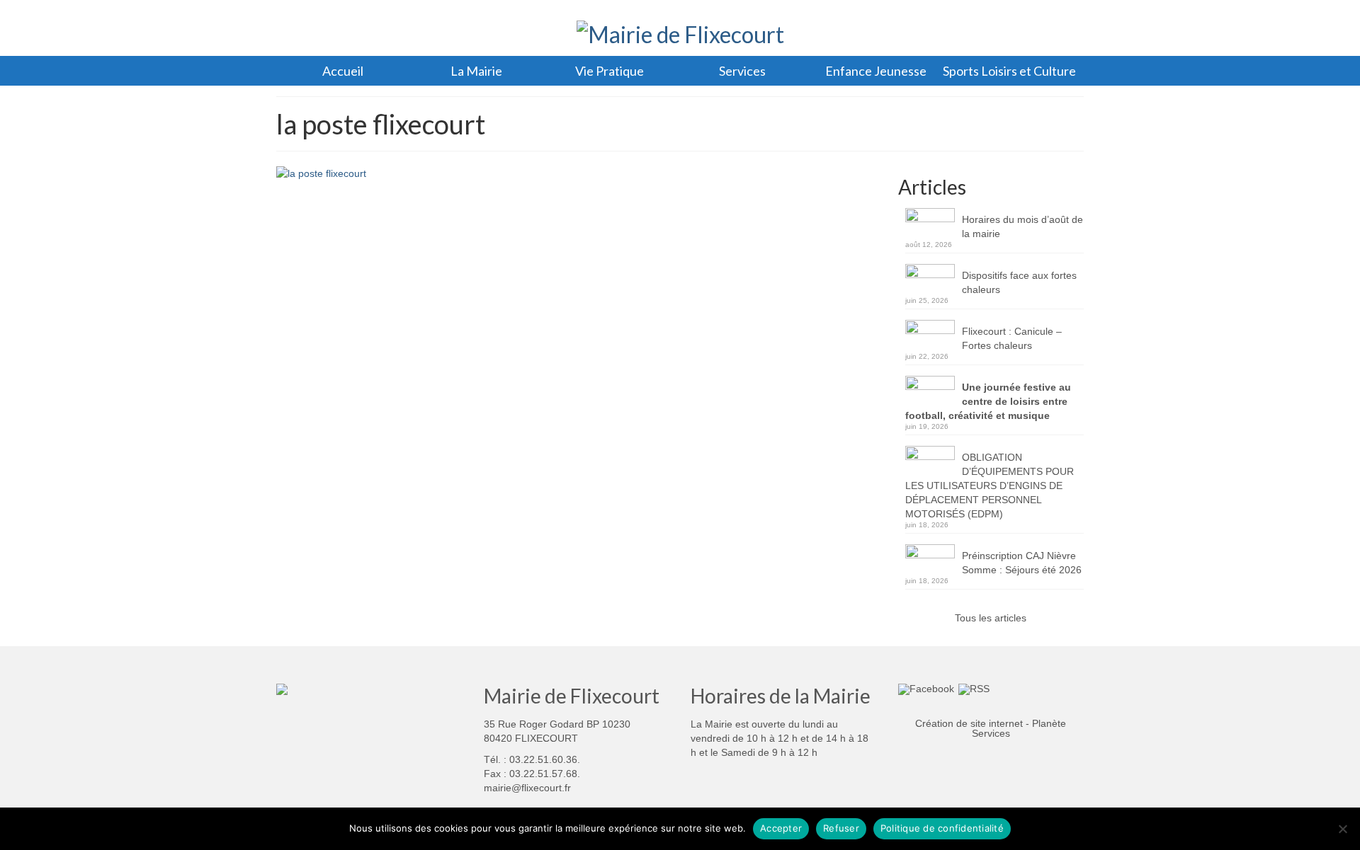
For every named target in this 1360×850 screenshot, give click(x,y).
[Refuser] (1342, 829)
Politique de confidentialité (942, 828)
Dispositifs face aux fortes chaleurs (1019, 282)
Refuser (841, 828)
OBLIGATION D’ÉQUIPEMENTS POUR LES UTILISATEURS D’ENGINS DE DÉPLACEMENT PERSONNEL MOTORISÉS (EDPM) (989, 485)
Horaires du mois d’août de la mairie (1022, 226)
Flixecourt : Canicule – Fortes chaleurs (1012, 338)
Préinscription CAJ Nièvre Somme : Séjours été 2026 (1022, 562)
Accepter (781, 828)
